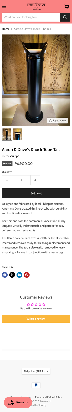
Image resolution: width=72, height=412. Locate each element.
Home (6, 29)
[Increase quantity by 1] (35, 180)
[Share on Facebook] (5, 275)
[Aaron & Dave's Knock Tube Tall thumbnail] (7, 134)
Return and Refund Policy (48, 397)
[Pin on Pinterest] (27, 275)
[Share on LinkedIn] (19, 275)
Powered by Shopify (36, 405)
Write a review (36, 319)
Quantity (7, 171)
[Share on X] (12, 275)
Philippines (34, 371)
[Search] (65, 17)
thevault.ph (12, 156)
